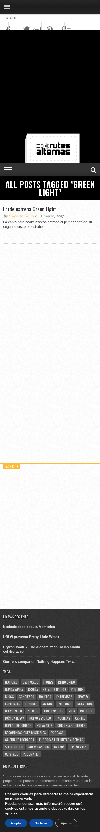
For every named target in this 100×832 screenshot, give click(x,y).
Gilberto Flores (21, 216)
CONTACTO (10, 17)
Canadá (59, 747)
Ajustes (66, 823)
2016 (72, 711)
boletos (45, 696)
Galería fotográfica (19, 739)
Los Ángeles (78, 747)
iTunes (48, 682)
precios (32, 711)
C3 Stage (11, 754)
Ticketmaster (53, 711)
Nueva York (44, 725)
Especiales (12, 703)
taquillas (63, 718)
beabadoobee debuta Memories (29, 627)
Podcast (57, 732)
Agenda (47, 703)
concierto (26, 696)
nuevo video (13, 711)
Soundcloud (14, 747)
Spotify (82, 696)
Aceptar (16, 823)
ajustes (11, 813)
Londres (31, 703)
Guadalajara (14, 689)
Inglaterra (85, 703)
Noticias (11, 682)
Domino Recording (18, 725)
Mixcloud (86, 711)
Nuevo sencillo (40, 718)
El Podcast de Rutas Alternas (61, 739)
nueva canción (38, 747)
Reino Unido (66, 682)
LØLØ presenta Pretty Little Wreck (31, 637)
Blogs (9, 696)
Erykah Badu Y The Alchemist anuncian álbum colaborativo (41, 649)
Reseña (33, 689)
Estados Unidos (54, 689)
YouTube (77, 689)
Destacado (30, 682)
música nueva (14, 718)
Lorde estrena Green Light (29, 209)
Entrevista (64, 696)
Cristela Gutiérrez (71, 725)
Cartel (80, 718)
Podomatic (31, 754)
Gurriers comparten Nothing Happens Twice (39, 662)
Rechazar (41, 823)
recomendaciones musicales (25, 732)
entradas (64, 703)
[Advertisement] (50, 83)
